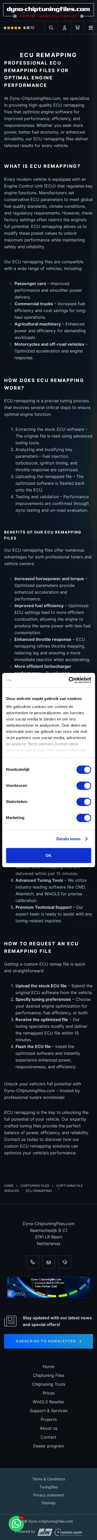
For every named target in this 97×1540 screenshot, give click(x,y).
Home (9, 1186)
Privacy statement (48, 1495)
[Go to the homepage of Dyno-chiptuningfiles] (48, 10)
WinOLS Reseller (48, 1401)
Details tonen (68, 839)
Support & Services (49, 1410)
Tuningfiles (49, 1487)
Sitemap (49, 1503)
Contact (48, 1437)
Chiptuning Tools (48, 1384)
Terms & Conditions (48, 1479)
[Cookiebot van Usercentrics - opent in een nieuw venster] (69, 680)
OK (48, 855)
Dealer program (48, 1445)
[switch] (83, 785)
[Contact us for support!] (16, 1523)
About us (48, 1428)
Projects (49, 1419)
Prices (49, 1393)
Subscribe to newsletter (46, 1341)
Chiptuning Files (35, 1186)
